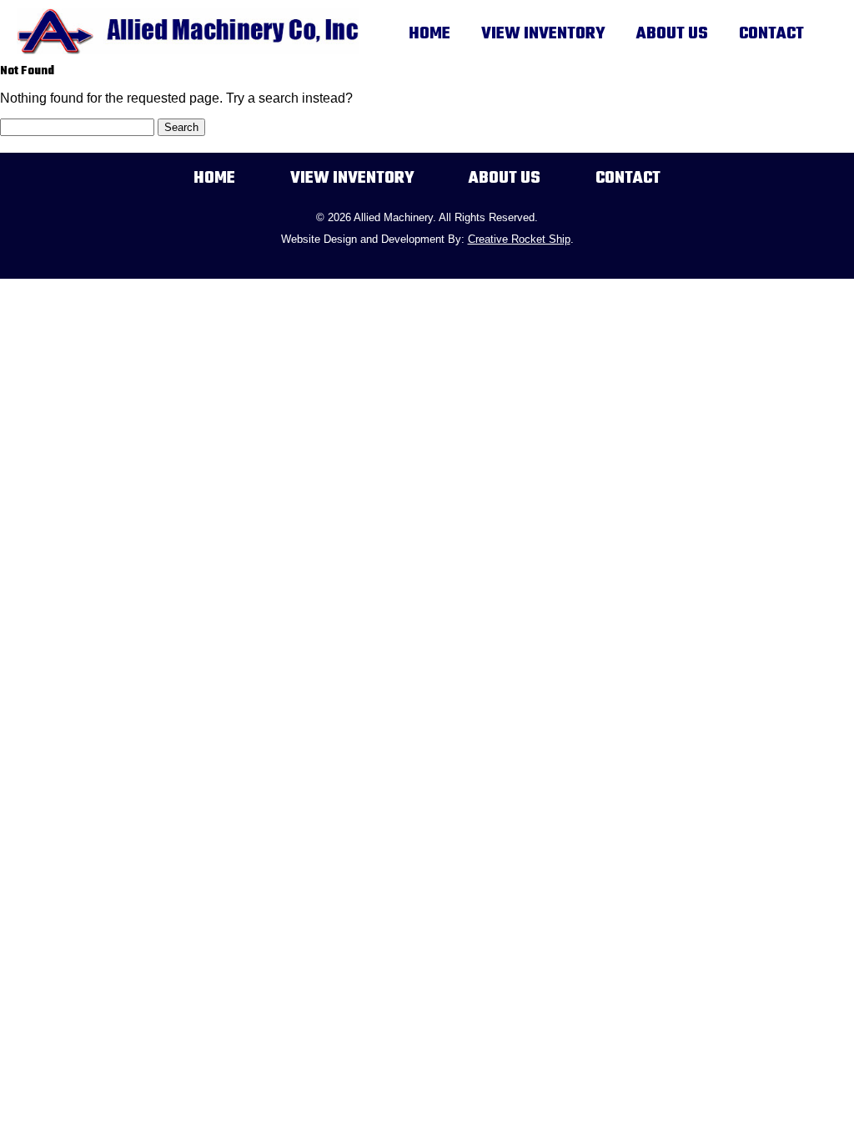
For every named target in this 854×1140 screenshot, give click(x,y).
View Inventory (543, 34)
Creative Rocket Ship (519, 239)
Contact (771, 34)
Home (429, 34)
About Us (672, 34)
